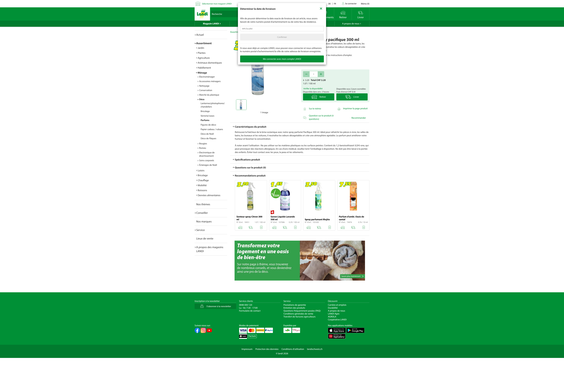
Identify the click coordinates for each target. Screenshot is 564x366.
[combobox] (282, 28)
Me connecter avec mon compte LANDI (282, 58)
